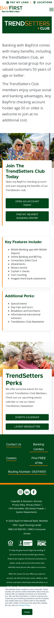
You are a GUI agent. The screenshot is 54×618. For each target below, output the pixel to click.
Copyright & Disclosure (22, 501)
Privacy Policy (24, 605)
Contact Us (13, 444)
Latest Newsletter (27, 426)
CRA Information (16, 509)
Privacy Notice (33, 505)
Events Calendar (27, 417)
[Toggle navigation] (51, 9)
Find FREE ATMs (39, 461)
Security (38, 501)
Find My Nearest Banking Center (27, 216)
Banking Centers (38, 447)
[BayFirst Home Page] (11, 8)
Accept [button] (27, 612)
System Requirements (26, 512)
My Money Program (35, 509)
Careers (11, 458)
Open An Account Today (27, 203)
